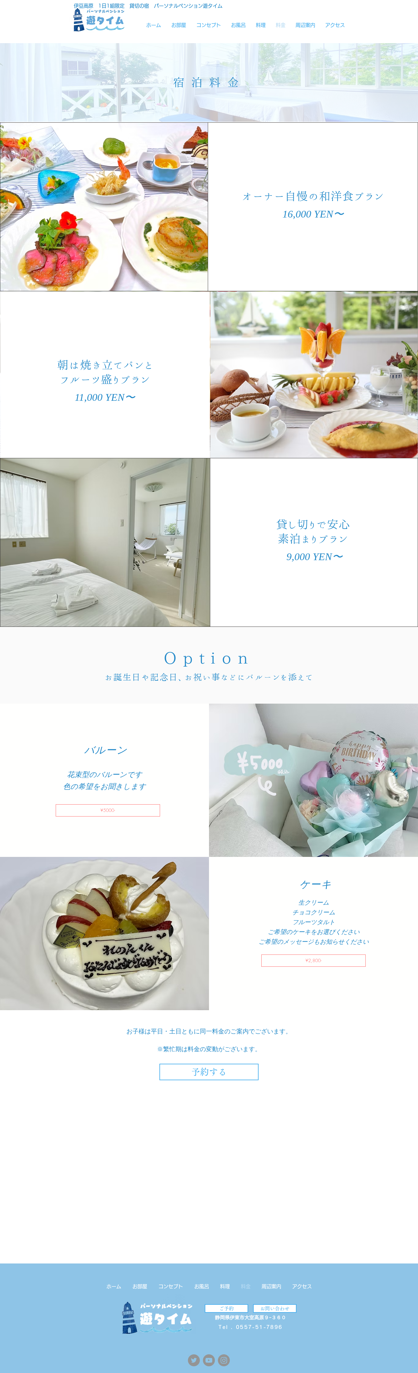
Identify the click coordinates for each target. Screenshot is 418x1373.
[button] (108, 810)
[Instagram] (224, 1360)
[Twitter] (194, 1360)
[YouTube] (209, 1360)
